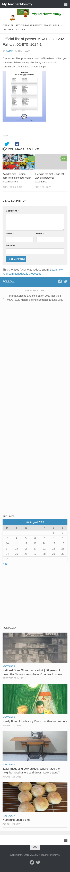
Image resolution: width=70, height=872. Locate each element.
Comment (12, 210)
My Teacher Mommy (17, 4)
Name (10, 233)
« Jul (5, 563)
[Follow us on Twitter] (65, 281)
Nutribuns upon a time (16, 819)
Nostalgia (9, 666)
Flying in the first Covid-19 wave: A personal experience (49, 178)
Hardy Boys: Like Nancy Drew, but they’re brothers (35, 721)
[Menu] (66, 4)
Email (40, 233)
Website (10, 245)
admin (9, 51)
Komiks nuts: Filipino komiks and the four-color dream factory (17, 178)
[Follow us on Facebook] (60, 281)
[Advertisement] (28, 329)
